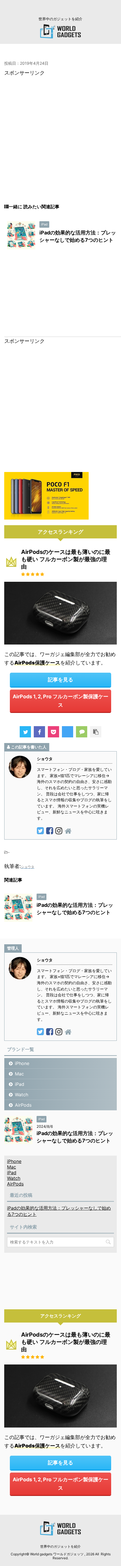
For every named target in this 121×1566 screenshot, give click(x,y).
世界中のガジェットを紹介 (60, 1546)
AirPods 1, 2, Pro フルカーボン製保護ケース (60, 700)
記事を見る (60, 680)
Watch (21, 1094)
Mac (19, 1074)
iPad (19, 1084)
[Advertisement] (60, 143)
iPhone (22, 1063)
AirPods (23, 1105)
